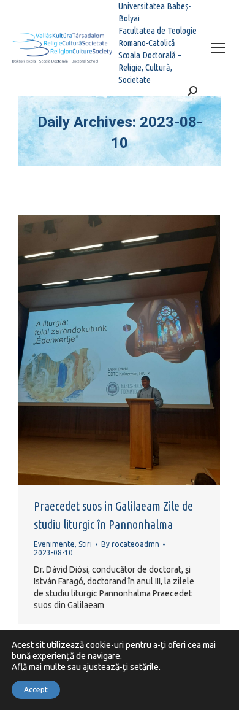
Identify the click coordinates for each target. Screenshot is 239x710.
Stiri (85, 544)
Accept (36, 689)
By (130, 544)
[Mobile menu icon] (218, 47)
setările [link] (144, 667)
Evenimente (54, 544)
